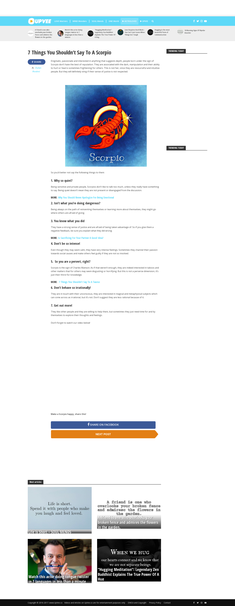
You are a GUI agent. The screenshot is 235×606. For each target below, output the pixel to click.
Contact (167, 602)
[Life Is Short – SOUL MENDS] (60, 508)
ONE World (114, 21)
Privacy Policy (155, 602)
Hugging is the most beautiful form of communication (162, 32)
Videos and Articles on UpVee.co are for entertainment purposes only (94, 602)
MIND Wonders (80, 21)
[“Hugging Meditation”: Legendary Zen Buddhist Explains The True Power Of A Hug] (90, 33)
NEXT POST (103, 434)
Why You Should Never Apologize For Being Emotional (86, 197)
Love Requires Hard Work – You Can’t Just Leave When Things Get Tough (135, 32)
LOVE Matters (60, 21)
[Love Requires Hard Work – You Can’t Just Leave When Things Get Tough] (120, 32)
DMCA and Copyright (137, 602)
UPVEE (145, 21)
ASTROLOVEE (130, 21)
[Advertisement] (120, 8)
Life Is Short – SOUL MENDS (49, 532)
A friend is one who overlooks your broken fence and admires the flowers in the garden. (43, 33)
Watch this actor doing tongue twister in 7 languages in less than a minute (74, 33)
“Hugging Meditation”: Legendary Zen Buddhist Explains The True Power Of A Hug (105, 33)
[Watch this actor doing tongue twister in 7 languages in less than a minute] (61, 33)
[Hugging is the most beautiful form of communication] (150, 32)
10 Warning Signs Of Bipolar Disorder (195, 31)
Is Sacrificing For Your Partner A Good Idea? (80, 238)
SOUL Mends (97, 21)
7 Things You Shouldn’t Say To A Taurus (79, 282)
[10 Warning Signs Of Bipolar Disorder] (180, 31)
